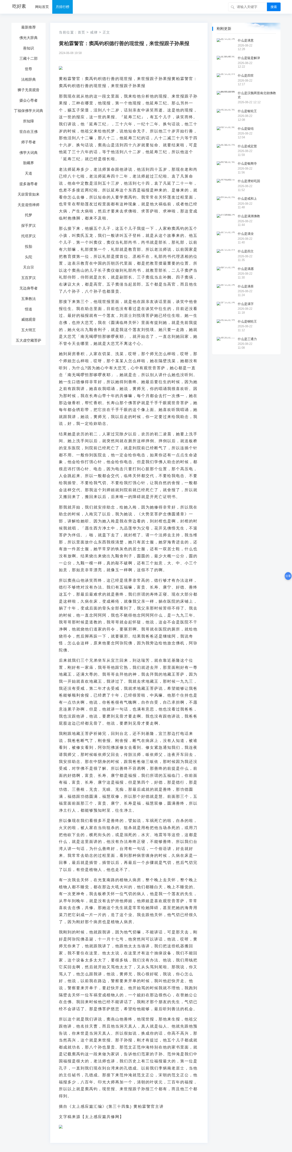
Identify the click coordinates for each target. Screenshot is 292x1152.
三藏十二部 (28, 58)
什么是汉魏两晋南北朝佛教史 (257, 95)
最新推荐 (28, 27)
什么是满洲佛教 (249, 216)
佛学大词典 (28, 153)
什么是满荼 (246, 286)
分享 (288, 576)
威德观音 (28, 319)
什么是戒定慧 (247, 146)
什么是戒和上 (247, 198)
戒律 (94, 32)
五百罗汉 (28, 278)
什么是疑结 (246, 128)
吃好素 (19, 6)
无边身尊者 (28, 288)
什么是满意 (246, 40)
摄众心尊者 (28, 100)
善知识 (28, 48)
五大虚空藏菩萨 (28, 340)
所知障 (28, 121)
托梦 (28, 215)
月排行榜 (62, 7)
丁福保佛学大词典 (28, 111)
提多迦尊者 (28, 184)
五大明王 (28, 330)
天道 (28, 173)
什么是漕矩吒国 (249, 181)
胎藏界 (28, 163)
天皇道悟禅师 (28, 205)
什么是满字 (246, 304)
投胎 (28, 246)
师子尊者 (28, 142)
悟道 (28, 309)
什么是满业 (246, 233)
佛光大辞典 (28, 38)
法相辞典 (28, 79)
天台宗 (28, 267)
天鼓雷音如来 (28, 194)
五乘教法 (28, 299)
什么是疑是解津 (249, 58)
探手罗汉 (28, 225)
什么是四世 (246, 75)
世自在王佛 (28, 132)
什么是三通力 (247, 339)
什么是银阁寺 (247, 163)
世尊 (28, 69)
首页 (81, 32)
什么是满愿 (246, 269)
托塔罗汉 (28, 236)
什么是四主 (246, 251)
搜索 (274, 7)
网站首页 (42, 7)
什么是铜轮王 (247, 321)
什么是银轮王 (247, 111)
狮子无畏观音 (28, 90)
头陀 (28, 257)
